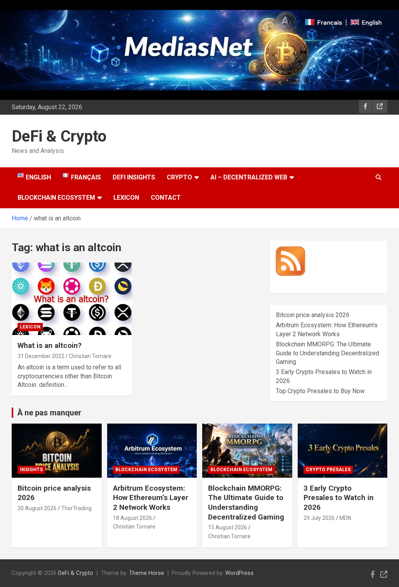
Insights (31, 469)
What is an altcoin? (49, 345)
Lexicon (126, 197)
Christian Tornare (90, 356)
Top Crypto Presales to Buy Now (320, 391)
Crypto (179, 177)
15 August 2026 (227, 527)
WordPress (239, 572)
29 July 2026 (319, 518)
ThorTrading (76, 508)
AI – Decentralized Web (248, 177)
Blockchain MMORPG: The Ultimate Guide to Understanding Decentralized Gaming (327, 352)
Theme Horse (146, 572)
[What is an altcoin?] (71, 298)
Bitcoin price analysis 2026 (313, 315)
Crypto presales (328, 469)
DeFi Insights (134, 177)
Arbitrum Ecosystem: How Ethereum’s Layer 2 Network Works (150, 498)
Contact (166, 197)
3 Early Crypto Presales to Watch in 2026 (339, 498)
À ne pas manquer (49, 412)
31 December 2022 (41, 356)
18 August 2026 (132, 518)
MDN (345, 518)
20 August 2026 (37, 508)
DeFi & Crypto (59, 136)
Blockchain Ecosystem (56, 197)
